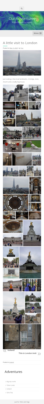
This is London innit (27, 353)
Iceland (11, 362)
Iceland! (11, 350)
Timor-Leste (11, 385)
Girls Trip (10, 393)
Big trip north (11, 382)
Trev (22, 48)
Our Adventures (22, 18)
